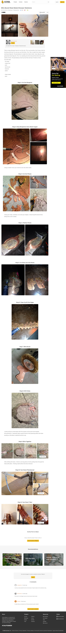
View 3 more (42, 456)
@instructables (61, 616)
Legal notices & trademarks (58, 630)
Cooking (32, 616)
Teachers (26, 2)
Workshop (10, 10)
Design (25, 619)
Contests (20, 2)
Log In (57, 2)
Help (44, 619)
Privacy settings (30, 630)
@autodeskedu (61, 618)
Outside (32, 619)
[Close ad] (65, 58)
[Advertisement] (58, 72)
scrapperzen (19, 585)
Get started (45, 618)
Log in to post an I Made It (33, 540)
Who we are (45, 623)
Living (32, 618)
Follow (12, 43)
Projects (15, 2)
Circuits (25, 616)
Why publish (45, 616)
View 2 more (40, 493)
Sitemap (44, 621)
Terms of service (15, 630)
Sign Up (62, 2)
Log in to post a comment (33, 609)
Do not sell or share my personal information (43, 630)
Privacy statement (23, 630)
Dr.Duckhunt (4, 10)
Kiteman (18, 601)
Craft (25, 621)
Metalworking (16, 10)
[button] (48, 12)
